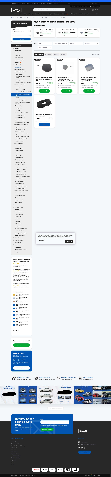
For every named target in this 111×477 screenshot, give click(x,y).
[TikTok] (84, 447)
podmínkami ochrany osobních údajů (59, 425)
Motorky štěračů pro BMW (20, 169)
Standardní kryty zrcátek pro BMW (22, 136)
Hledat (63, 9)
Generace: (15, 33)
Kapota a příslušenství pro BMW (21, 112)
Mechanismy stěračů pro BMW (21, 167)
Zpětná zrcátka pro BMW (20, 131)
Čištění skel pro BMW (19, 160)
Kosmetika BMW (18, 211)
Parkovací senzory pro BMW (21, 100)
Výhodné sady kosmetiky (20, 235)
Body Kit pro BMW (19, 97)
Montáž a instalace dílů (15, 455)
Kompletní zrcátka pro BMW (21, 138)
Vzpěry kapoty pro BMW (20, 117)
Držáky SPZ (17, 110)
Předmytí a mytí (18, 216)
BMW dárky (17, 48)
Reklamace (56, 3)
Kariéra (12, 464)
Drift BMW (17, 209)
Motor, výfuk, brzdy (18, 202)
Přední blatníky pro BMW (20, 193)
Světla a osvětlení (18, 64)
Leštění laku (17, 221)
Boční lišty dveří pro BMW (20, 188)
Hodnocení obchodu (15, 3)
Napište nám (13, 460)
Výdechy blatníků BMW (20, 195)
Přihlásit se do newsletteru (47, 429)
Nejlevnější (48, 54)
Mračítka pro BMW (19, 157)
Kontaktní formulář (21, 367)
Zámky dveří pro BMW (19, 200)
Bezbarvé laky (18, 152)
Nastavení (41, 240)
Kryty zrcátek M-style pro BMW (21, 134)
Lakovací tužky (18, 145)
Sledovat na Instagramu (56, 408)
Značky (16, 252)
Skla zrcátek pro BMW (19, 141)
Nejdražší (56, 54)
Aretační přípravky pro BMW (20, 249)
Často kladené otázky (15, 457)
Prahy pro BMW (18, 155)
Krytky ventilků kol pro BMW (21, 127)
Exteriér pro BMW (18, 67)
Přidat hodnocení (18, 345)
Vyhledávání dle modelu (20, 244)
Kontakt (12, 462)
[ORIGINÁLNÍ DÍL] (44, 67)
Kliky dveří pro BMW (19, 178)
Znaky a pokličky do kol (19, 105)
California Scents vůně (19, 60)
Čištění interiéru (18, 223)
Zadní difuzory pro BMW (20, 89)
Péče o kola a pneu (19, 226)
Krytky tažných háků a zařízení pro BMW (23, 95)
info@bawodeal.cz (21, 360)
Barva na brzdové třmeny (20, 181)
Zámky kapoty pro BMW (20, 119)
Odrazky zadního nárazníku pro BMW (23, 91)
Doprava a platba (14, 453)
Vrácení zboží (49, 3)
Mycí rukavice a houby (19, 230)
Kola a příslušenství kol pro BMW (21, 124)
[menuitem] (16, 14)
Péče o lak (17, 218)
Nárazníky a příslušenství (20, 69)
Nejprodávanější (39, 54)
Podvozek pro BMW (19, 207)
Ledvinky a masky (18, 108)
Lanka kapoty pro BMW (20, 115)
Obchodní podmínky (25, 3)
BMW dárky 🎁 (18, 62)
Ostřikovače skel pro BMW (20, 171)
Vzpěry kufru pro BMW (19, 183)
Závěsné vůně (18, 55)
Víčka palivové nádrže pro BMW (21, 185)
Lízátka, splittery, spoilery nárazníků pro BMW (23, 77)
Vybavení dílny (18, 247)
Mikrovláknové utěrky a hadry (21, 228)
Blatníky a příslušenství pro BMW (21, 190)
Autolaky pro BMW (19, 143)
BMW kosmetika (18, 50)
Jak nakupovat (14, 451)
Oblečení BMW (18, 237)
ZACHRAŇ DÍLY (18, 242)
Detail (44, 124)
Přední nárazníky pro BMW (20, 71)
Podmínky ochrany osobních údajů (38, 3)
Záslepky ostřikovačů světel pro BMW (23, 82)
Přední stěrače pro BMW (20, 162)
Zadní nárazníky (19, 87)
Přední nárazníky (19, 74)
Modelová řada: (16, 29)
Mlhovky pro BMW (19, 80)
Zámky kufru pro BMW (19, 197)
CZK (96, 3)
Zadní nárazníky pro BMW (20, 84)
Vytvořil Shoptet (87, 475)
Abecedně (63, 54)
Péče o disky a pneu (19, 214)
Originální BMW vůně (19, 57)
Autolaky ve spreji (18, 148)
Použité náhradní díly (19, 240)
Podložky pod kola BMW (20, 129)
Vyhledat (22, 39)
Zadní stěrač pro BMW (19, 164)
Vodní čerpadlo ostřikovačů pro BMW (22, 176)
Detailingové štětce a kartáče (21, 233)
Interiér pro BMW (18, 204)
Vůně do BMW (17, 53)
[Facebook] (79, 447)
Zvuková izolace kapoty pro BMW (22, 122)
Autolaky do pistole (19, 150)
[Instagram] (82, 447)
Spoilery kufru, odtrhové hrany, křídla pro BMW (22, 103)
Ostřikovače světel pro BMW (21, 174)
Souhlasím (69, 241)
